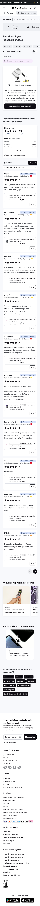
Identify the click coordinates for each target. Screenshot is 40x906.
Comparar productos (10, 835)
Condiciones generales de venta (14, 857)
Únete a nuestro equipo (11, 761)
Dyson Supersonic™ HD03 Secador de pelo (22, 405)
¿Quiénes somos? (9, 755)
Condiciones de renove (11, 860)
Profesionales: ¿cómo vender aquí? (15, 812)
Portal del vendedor (10, 815)
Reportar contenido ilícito (11, 875)
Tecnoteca (7, 832)
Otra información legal (10, 869)
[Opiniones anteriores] (30, 571)
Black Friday (7, 844)
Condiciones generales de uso (13, 854)
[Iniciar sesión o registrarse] (30, 8)
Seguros (6, 803)
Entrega (6, 784)
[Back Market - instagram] (5, 767)
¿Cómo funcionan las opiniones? (15, 155)
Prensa (5, 758)
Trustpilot (6, 764)
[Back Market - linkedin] (10, 767)
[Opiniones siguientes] (35, 571)
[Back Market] (20, 8)
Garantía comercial (9, 800)
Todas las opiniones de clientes (13, 838)
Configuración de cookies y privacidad (16, 863)
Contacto (6, 778)
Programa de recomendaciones (14, 797)
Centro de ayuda (9, 781)
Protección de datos (10, 866)
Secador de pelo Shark (21, 19)
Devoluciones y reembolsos (12, 787)
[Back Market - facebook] (14, 767)
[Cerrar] (37, 2)
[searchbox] (28, 13)
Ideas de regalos (9, 841)
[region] (20, 601)
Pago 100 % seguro (9, 818)
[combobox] (7, 46)
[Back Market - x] (19, 767)
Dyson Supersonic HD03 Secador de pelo (21, 239)
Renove (5, 806)
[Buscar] (18, 13)
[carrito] (35, 8)
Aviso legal (6, 872)
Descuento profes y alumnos (13, 809)
